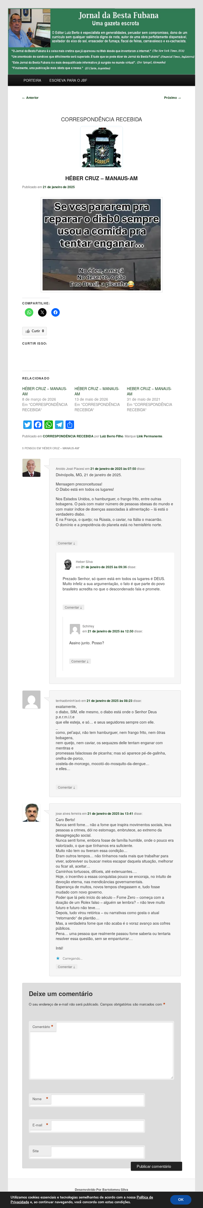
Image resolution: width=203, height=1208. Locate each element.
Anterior (30, 97)
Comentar (66, 542)
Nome (40, 1099)
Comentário (43, 1026)
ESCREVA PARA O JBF (68, 80)
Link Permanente (149, 436)
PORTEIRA (32, 80)
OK (180, 1199)
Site (36, 1150)
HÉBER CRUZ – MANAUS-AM (101, 178)
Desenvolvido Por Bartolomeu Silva (101, 1189)
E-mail (40, 1125)
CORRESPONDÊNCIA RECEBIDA (68, 436)
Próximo (172, 97)
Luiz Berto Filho (111, 436)
